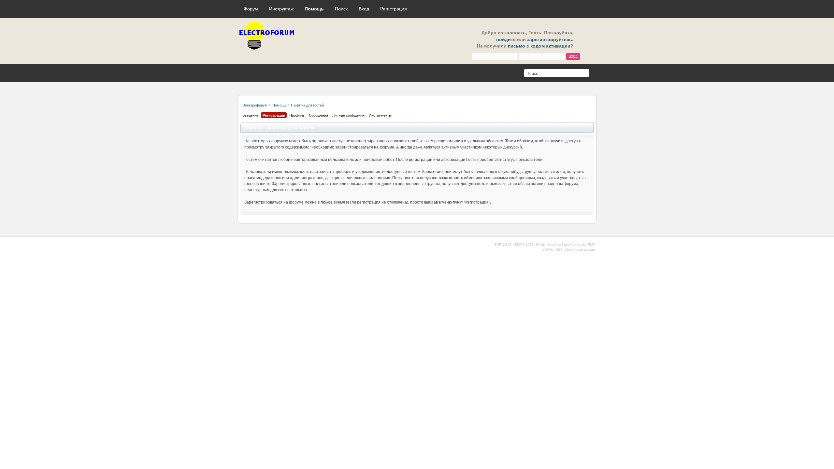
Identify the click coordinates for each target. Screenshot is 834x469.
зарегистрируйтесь (549, 39)
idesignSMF (586, 244)
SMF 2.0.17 (503, 244)
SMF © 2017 (524, 244)
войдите (506, 39)
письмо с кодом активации (539, 46)
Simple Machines (548, 244)
